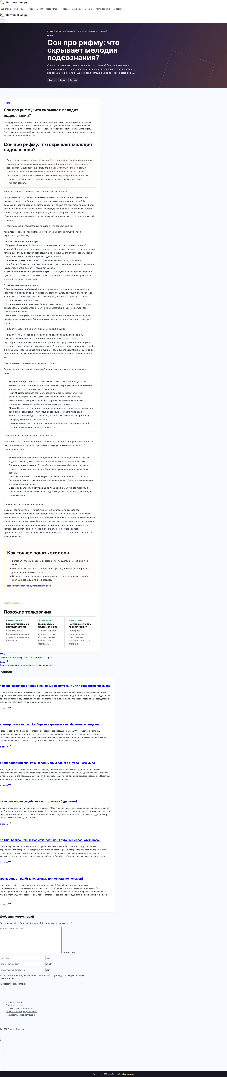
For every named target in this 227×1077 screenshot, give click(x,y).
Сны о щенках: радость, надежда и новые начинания (26, 663)
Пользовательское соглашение (21, 1015)
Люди (30, 9)
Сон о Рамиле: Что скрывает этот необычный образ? (26, 656)
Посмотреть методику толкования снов (29, 585)
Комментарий (69, 952)
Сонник (50, 31)
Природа (64, 9)
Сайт (48, 970)
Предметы (51, 9)
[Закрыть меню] (0, 1039)
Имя (49, 958)
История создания (15, 1002)
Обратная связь (14, 1005)
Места (40, 9)
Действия (6, 9)
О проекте (119, 9)
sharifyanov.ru (128, 1074)
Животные (19, 9)
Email (49, 964)
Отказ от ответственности (19, 1008)
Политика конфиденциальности (21, 1011)
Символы (76, 9)
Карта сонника (103, 9)
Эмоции (88, 9)
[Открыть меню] (2, 20)
